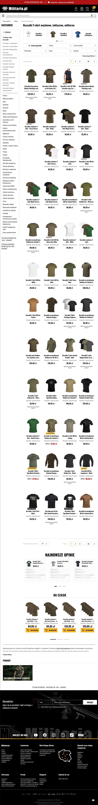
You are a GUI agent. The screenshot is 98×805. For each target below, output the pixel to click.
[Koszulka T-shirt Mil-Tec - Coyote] (33, 304)
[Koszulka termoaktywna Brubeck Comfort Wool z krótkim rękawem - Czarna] (86, 385)
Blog (81, 735)
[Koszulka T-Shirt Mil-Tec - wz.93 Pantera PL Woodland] (49, 76)
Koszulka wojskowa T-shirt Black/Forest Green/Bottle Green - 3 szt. (51, 201)
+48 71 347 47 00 (63, 779)
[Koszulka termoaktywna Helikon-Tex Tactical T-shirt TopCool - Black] (86, 304)
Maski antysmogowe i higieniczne (10, 223)
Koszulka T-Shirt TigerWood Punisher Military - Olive (33, 472)
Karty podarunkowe (9, 232)
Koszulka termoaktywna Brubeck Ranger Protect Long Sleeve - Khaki (51, 472)
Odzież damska (8, 195)
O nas (3, 750)
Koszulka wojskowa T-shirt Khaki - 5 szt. (69, 620)
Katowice (79, 756)
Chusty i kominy (8, 137)
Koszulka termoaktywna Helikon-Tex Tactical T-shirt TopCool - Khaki (69, 397)
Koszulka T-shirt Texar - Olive (70, 281)
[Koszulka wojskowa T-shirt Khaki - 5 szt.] (69, 610)
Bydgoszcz (80, 752)
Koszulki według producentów (8, 89)
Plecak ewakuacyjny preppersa (28, 786)
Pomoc (3, 751)
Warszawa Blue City (82, 764)
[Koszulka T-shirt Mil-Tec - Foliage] (69, 425)
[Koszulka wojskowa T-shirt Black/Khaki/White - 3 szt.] (69, 151)
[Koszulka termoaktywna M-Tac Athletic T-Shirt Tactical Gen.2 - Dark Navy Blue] (78, 564)
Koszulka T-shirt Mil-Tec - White (33, 281)
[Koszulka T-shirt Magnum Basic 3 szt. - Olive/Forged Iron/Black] (86, 345)
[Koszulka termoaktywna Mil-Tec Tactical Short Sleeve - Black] (86, 425)
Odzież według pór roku (9, 228)
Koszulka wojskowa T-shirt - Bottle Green (33, 437)
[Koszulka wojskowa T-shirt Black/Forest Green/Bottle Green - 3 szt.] (51, 189)
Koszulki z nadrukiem (10, 43)
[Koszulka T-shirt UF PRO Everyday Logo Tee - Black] (68, 76)
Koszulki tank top (8, 64)
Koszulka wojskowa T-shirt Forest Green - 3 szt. (51, 620)
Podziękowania (5, 760)
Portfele (5, 213)
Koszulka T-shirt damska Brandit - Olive (69, 356)
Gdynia (79, 754)
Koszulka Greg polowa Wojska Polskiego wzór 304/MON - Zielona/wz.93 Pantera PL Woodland (31, 87)
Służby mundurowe (6, 757)
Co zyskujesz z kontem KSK (47, 750)
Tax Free (22, 763)
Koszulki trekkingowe (10, 49)
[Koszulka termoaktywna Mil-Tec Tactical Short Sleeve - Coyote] (86, 501)
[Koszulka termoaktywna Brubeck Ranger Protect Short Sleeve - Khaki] (51, 304)
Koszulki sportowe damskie (9, 79)
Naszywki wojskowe (9, 207)
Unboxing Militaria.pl (45, 753)
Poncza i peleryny (9, 140)
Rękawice (6, 134)
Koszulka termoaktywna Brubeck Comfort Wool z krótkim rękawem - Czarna (86, 397)
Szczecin (79, 762)
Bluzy (5, 111)
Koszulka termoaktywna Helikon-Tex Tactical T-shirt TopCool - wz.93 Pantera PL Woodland (51, 437)
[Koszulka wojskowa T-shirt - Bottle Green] (33, 425)
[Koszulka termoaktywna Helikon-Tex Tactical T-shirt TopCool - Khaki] (69, 385)
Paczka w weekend (25, 753)
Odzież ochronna (8, 192)
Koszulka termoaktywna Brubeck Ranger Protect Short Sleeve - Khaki (51, 316)
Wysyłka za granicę (25, 758)
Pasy (4, 201)
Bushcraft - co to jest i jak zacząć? (29, 784)
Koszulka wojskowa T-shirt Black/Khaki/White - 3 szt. (70, 162)
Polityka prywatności (7, 782)
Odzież (16, 21)
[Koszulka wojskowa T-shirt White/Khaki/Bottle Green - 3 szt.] (86, 229)
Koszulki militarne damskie (9, 73)
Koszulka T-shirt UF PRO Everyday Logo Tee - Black (68, 87)
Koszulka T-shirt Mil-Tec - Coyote (33, 316)
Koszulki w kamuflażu (10, 46)
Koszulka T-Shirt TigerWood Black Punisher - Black (51, 397)
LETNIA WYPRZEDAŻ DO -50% (34, 2)
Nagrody (3, 762)
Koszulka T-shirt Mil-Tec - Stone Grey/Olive (51, 241)
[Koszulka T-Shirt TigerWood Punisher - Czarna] (69, 501)
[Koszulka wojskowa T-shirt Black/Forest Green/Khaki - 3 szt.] (68, 116)
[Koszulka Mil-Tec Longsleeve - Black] (86, 460)
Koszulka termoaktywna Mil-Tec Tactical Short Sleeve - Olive (69, 201)
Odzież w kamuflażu (9, 125)
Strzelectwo (43, 779)
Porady (22, 774)
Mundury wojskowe (9, 169)
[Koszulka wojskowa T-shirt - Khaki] (49, 116)
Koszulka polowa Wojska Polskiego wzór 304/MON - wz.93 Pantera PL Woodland (86, 87)
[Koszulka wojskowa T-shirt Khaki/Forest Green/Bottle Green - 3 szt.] (33, 189)
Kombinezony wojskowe (7, 174)
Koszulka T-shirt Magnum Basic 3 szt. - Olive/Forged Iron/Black (86, 356)
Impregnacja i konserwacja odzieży (10, 218)
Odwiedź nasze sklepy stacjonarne (84, 746)
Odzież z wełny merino (10, 146)
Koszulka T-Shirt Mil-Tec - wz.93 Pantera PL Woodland (49, 87)
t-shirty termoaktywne (63, 648)
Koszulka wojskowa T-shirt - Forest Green (31, 127)
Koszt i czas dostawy (26, 750)
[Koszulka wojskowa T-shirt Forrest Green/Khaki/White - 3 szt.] (51, 151)
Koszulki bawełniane (10, 58)
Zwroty (22, 760)
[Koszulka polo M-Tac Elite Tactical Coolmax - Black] (51, 501)
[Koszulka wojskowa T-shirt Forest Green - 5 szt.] (87, 610)
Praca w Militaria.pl (6, 758)
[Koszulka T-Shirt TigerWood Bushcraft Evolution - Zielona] (29, 564)
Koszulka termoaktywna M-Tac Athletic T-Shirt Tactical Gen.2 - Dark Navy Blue (87, 562)
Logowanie (42, 755)
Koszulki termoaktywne (7, 54)
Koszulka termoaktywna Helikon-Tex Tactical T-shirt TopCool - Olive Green (33, 241)
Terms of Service (52, 804)
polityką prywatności (59, 707)
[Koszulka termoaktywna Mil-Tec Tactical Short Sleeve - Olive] (69, 189)
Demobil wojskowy (9, 163)
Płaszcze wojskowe (9, 178)
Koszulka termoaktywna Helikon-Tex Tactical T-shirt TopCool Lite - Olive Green (86, 281)
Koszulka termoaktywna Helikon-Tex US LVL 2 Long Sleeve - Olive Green (51, 356)
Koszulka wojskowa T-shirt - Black (84, 127)
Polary (5, 152)
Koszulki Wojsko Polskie (8, 68)
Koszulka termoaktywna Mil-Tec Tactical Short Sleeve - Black (86, 437)
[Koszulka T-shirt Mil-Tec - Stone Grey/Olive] (51, 229)
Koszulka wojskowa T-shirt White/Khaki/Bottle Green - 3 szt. (86, 241)
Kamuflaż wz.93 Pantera (8, 121)
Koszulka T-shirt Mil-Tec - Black (86, 162)
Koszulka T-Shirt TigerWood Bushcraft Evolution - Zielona (38, 562)
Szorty (5, 96)
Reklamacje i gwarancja (26, 762)
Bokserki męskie (8, 204)
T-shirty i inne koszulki (7, 39)
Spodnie (5, 105)
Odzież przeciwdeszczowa (9, 129)
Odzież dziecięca (8, 198)
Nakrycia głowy (8, 99)
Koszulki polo (7, 61)
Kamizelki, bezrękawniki (7, 159)
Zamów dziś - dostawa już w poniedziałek (62, 2)
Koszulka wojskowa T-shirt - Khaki (49, 127)
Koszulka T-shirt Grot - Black (33, 512)
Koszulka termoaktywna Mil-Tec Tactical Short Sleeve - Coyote (86, 512)
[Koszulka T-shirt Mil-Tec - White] (33, 270)
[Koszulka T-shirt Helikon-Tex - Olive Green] (33, 385)
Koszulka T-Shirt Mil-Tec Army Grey (62, 562)
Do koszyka (34, 630)
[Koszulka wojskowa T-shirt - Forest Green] (31, 116)
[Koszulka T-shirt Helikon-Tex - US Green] (86, 189)
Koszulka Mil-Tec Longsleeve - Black (86, 472)
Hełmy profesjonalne (10, 189)
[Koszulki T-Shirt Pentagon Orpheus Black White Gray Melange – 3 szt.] (69, 304)
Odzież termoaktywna (10, 117)
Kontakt (3, 753)
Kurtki (5, 149)
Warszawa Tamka (82, 766)
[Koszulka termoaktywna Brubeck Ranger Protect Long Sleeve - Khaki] (51, 460)
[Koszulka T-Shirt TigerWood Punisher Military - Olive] (33, 460)
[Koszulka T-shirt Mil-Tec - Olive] (51, 270)
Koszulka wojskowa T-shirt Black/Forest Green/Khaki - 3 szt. (68, 127)
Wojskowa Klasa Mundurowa (8, 182)
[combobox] (51, 15)
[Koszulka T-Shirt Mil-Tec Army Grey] (53, 564)
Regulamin (4, 779)
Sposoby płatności (25, 757)
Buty (4, 102)
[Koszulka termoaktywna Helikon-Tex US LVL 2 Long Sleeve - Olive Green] (51, 345)
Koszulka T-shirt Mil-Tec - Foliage (69, 437)
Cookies (3, 781)
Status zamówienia (25, 755)
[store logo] (14, 8)
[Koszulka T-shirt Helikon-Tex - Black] (69, 460)
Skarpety (6, 143)
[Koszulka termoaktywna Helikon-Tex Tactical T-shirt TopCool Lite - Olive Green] (86, 270)
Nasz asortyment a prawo (8, 784)
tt (68, 735)
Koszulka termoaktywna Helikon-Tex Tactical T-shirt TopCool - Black (86, 316)
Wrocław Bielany (82, 768)
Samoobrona (43, 781)
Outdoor (42, 782)
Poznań (79, 761)
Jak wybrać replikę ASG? (27, 781)
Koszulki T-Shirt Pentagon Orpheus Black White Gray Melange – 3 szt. (70, 316)
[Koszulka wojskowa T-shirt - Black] (84, 116)
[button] (37, 68)
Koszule (5, 108)
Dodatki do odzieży (9, 210)
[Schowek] (82, 9)
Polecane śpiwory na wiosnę (28, 779)
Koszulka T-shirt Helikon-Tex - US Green (86, 201)
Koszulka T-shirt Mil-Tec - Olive (51, 281)
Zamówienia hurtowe (7, 755)
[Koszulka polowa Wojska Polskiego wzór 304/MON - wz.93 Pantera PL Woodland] (86, 76)
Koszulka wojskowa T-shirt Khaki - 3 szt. (32, 620)
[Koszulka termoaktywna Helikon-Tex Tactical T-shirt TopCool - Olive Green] (33, 229)
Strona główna (7, 21)
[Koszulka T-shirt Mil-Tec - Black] (86, 151)
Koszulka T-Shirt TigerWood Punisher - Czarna (69, 512)
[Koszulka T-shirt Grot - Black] (33, 501)
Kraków (79, 757)
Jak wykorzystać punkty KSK (47, 751)
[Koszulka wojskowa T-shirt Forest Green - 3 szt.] (50, 610)
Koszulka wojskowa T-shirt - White (69, 241)
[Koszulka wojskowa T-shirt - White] (69, 229)
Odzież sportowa (8, 166)
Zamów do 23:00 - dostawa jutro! (29, 751)
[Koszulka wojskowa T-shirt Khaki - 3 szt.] (32, 610)
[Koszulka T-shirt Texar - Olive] (69, 270)
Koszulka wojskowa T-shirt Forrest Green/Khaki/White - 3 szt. (51, 162)
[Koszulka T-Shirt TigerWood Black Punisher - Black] (51, 385)
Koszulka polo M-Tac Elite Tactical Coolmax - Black (51, 512)
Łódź (78, 759)
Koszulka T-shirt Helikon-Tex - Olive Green (33, 397)
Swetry (5, 155)
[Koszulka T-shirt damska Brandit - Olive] (69, 345)
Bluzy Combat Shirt (9, 114)
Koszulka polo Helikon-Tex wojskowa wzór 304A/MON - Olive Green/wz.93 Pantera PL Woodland (33, 356)
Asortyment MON (8, 186)
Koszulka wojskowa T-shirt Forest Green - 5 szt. (87, 620)
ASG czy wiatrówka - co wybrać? (29, 782)
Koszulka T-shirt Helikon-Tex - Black (70, 472)
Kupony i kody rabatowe (7, 786)
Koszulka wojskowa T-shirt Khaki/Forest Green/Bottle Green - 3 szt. (33, 201)
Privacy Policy (41, 804)
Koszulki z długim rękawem (9, 84)
